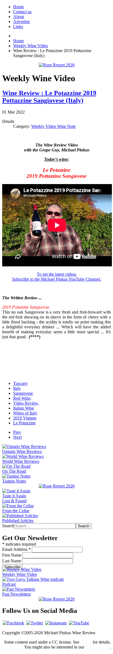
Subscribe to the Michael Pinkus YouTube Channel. (56, 279)
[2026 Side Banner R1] (57, 599)
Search (8, 525)
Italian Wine (23, 408)
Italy (17, 388)
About (18, 16)
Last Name (12, 561)
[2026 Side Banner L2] (57, 486)
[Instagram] (56, 623)
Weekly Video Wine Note (53, 126)
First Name (12, 555)
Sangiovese (23, 393)
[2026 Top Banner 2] (57, 65)
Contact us (22, 11)
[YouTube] (79, 623)
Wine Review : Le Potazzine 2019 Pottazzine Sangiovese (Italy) (49, 96)
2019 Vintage (24, 418)
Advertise (21, 21)
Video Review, (26, 403)
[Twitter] (35, 623)
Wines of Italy (25, 413)
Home (18, 6)
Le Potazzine (24, 423)
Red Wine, (22, 398)
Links (18, 26)
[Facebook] (13, 623)
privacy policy (97, 647)
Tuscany (20, 383)
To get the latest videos (56, 274)
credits (86, 642)
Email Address (16, 549)
